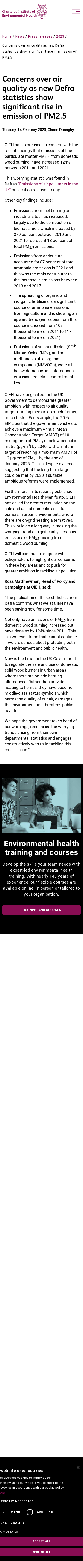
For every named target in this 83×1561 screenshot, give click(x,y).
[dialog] (41, 1512)
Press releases (40, 36)
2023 (60, 36)
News (19, 36)
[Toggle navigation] (76, 11)
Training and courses (41, 910)
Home (7, 36)
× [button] (78, 1467)
